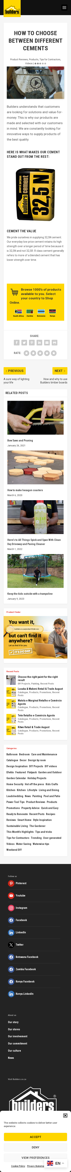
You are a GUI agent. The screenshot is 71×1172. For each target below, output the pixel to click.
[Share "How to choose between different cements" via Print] (54, 342)
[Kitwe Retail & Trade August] (11, 730)
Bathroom (12, 754)
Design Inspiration (17, 766)
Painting (35, 683)
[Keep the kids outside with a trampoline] (35, 571)
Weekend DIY (14, 849)
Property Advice (30, 808)
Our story (13, 1022)
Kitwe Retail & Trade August (33, 727)
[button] (65, 1115)
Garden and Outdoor (50, 772)
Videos (29, 63)
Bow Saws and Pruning (20, 440)
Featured (20, 772)
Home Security (14, 784)
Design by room (37, 760)
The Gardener (37, 826)
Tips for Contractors (50, 59)
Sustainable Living (17, 826)
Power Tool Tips (15, 802)
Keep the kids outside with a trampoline (30, 593)
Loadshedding (14, 796)
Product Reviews (19, 59)
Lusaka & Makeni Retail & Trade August (40, 688)
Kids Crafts (52, 784)
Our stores (14, 1029)
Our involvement (17, 1036)
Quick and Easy (49, 808)
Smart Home (24, 819)
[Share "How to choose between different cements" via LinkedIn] (39, 342)
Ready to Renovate (17, 814)
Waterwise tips (41, 843)
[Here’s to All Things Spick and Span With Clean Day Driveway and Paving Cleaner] (35, 517)
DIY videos (51, 766)
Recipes (50, 814)
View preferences (35, 1158)
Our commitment (17, 1043)
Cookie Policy (18, 1166)
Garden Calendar (16, 778)
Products (33, 59)
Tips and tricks (43, 831)
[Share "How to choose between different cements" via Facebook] (16, 342)
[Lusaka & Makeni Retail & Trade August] (11, 692)
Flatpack (32, 772)
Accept (35, 1137)
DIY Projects (24, 683)
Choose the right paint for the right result (38, 678)
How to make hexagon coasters (25, 490)
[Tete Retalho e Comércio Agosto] (11, 718)
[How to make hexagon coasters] (35, 467)
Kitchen (10, 790)
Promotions (45, 692)
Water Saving (23, 843)
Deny (35, 1147)
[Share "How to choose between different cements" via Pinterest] (32, 342)
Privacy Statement (36, 1166)
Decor (23, 760)
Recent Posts (47, 683)
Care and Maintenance (44, 754)
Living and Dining (49, 790)
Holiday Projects (36, 778)
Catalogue (23, 692)
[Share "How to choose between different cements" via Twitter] (24, 342)
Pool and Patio (52, 796)
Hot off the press (34, 784)
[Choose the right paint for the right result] (11, 680)
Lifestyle (32, 790)
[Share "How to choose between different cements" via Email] (47, 342)
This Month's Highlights (20, 831)
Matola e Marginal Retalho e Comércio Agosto (40, 702)
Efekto (10, 772)
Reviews (11, 819)
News (28, 796)
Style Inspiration (42, 819)
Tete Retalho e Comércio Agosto (36, 715)
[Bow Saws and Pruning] (35, 418)
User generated (52, 837)
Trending (36, 837)
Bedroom (24, 754)
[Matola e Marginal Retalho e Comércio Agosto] (11, 703)
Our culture (14, 1050)
